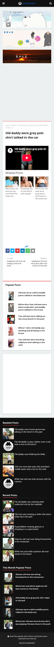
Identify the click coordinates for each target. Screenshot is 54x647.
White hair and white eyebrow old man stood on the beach (31, 587)
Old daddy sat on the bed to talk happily (26, 191)
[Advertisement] (27, 93)
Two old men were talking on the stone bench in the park (31, 317)
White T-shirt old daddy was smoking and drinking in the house (31, 330)
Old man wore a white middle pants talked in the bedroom (31, 294)
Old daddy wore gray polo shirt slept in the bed (33, 599)
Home (8, 125)
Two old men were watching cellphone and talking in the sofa (31, 342)
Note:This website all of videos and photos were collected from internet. (28, 637)
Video (14, 125)
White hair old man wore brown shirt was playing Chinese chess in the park (33, 622)
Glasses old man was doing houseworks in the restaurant (30, 575)
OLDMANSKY (30, 643)
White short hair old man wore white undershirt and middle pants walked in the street (32, 307)
